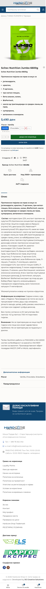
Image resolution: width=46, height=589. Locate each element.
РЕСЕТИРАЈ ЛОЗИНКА (12, 527)
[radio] (4, 128)
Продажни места (10, 516)
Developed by (28, 580)
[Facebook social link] (12, 158)
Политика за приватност (14, 481)
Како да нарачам (10, 469)
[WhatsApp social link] (17, 158)
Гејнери (27, 16)
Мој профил (8, 512)
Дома (3, 16)
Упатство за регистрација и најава (18, 485)
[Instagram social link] (8, 567)
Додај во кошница (27, 137)
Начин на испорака (11, 473)
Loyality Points (9, 466)
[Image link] (15, 428)
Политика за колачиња (13, 477)
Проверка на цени (11, 520)
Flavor (4, 125)
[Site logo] (23, 3)
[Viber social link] (20, 158)
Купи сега (23, 142)
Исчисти (6, 131)
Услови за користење (12, 488)
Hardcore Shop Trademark (14, 524)
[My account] (43, 10)
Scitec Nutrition (16, 165)
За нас (5, 505)
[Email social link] (14, 158)
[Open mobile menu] (3, 10)
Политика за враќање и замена (16, 492)
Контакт (6, 508)
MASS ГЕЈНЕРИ (15, 16)
